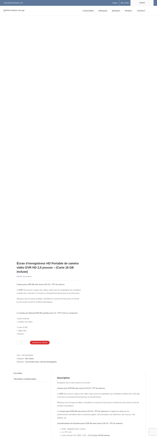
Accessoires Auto (32, 362)
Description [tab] (18, 373)
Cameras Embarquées (48, 362)
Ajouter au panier (39, 342)
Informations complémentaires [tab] (25, 379)
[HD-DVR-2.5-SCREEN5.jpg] (43, 136)
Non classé (29, 359)
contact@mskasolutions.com (13, 3)
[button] (151, 11)
